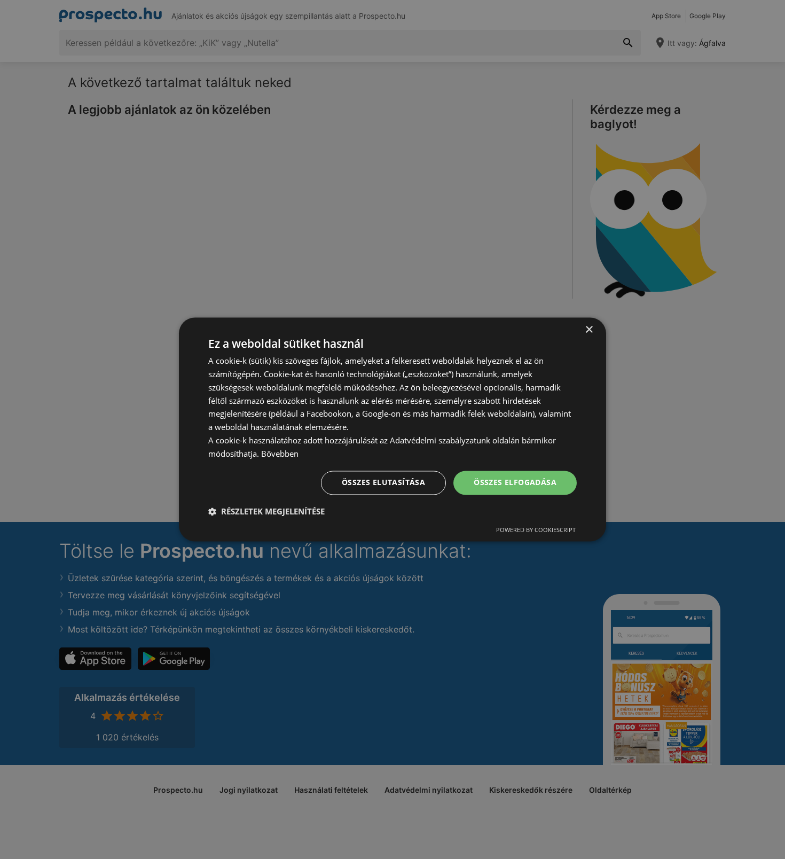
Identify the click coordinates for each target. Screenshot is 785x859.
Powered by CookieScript (536, 530)
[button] (266, 512)
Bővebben (280, 453)
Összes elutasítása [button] (383, 483)
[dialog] (392, 429)
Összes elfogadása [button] (515, 483)
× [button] (589, 330)
